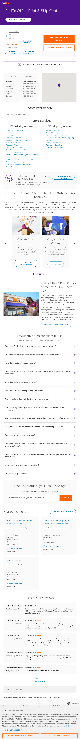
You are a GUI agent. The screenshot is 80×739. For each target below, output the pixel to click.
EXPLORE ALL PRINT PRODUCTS (54, 323)
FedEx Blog (26, 705)
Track (65, 497)
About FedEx (4, 705)
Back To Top (40, 681)
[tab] (33, 274)
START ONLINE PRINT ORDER (57, 38)
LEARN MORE (54, 263)
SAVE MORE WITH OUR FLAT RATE (63, 177)
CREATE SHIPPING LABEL (57, 47)
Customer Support (12, 53)
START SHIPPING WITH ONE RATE (23, 262)
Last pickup (28, 76)
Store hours (13, 76)
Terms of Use (56, 705)
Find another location (28, 53)
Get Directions (14, 548)
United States (75, 703)
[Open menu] (77, 3)
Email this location (27, 42)
